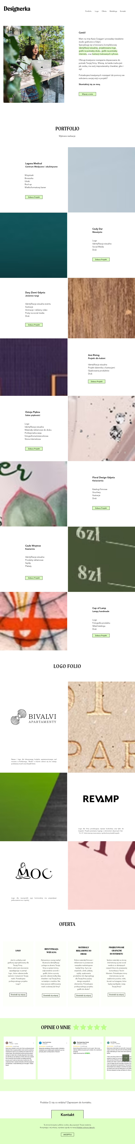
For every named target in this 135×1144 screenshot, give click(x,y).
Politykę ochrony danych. (86, 1128)
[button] (67, 1134)
